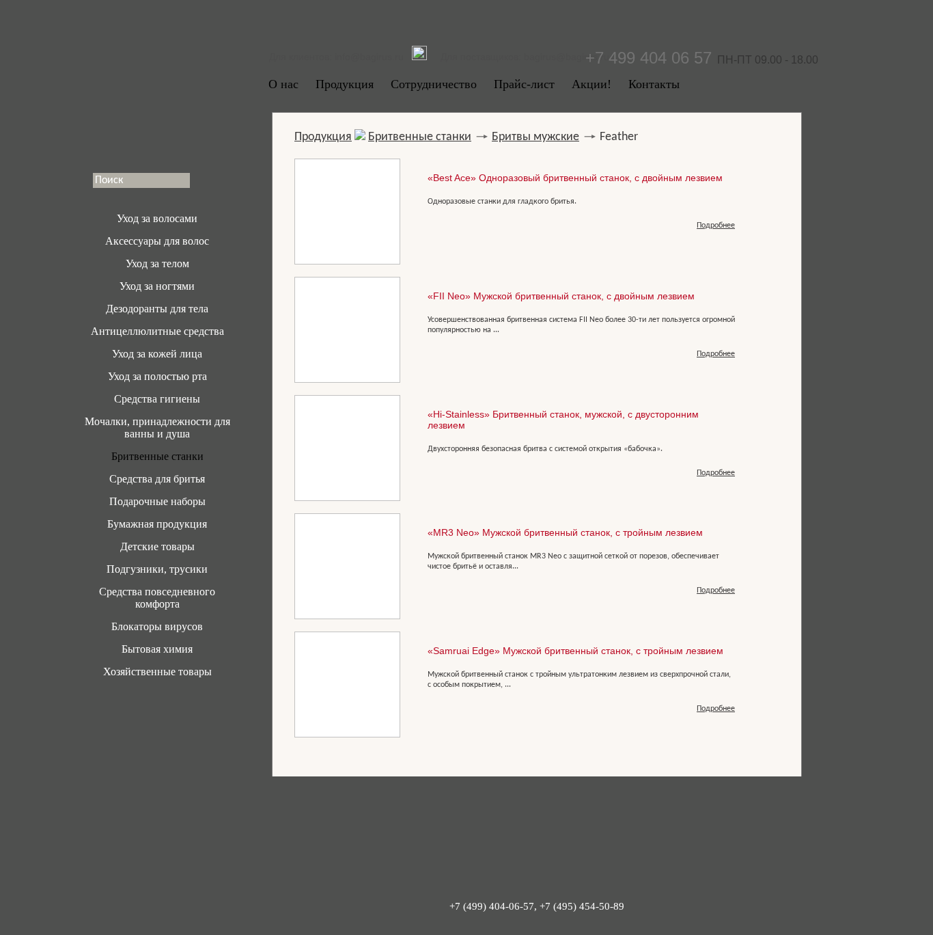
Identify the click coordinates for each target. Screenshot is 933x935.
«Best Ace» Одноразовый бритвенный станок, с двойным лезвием (575, 177)
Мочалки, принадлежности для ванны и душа (157, 427)
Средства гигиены (157, 399)
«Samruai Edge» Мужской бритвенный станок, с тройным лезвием (575, 650)
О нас (283, 84)
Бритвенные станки (157, 456)
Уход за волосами (157, 218)
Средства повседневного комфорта (157, 598)
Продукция (345, 84)
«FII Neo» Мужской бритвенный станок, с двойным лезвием (561, 295)
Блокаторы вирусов (157, 626)
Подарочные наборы (157, 501)
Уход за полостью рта (157, 376)
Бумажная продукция (157, 524)
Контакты (654, 84)
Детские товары (157, 546)
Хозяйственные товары (157, 671)
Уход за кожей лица (157, 354)
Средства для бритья (157, 479)
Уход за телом (157, 263)
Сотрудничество (434, 84)
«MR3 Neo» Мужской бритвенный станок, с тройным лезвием (565, 532)
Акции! (591, 84)
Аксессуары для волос (157, 241)
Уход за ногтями (157, 286)
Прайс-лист (524, 84)
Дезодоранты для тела (157, 308)
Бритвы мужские (535, 137)
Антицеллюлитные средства (157, 331)
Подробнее (716, 225)
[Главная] (157, 85)
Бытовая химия (157, 649)
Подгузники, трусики (157, 569)
